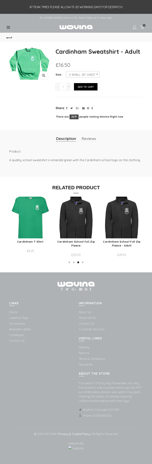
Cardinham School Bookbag (88, 241)
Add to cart (86, 86)
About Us (85, 312)
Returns (84, 353)
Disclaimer (86, 364)
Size (58, 74)
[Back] (9, 37)
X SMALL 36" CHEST (82, 74)
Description (66, 138)
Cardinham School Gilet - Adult (42, 243)
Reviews (89, 138)
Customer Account (92, 329)
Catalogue (16, 335)
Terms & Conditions (92, 359)
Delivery (84, 347)
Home (13, 312)
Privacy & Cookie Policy (74, 434)
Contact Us (17, 341)
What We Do (87, 318)
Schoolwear (17, 323)
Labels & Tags (18, 318)
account (134, 27)
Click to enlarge (43, 75)
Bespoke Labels (20, 329)
